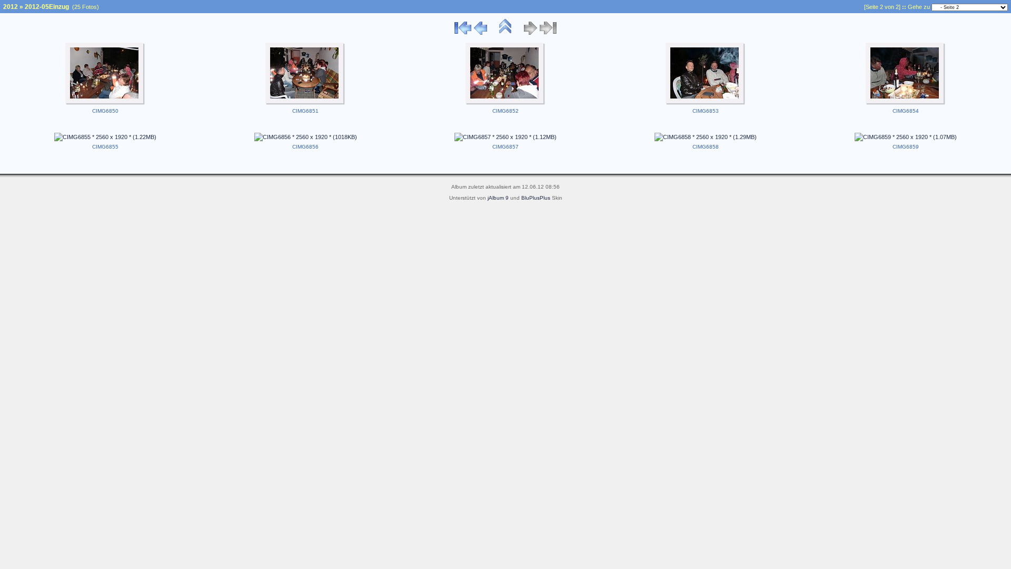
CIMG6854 (906, 111)
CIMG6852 (505, 111)
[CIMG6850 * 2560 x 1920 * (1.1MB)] (105, 103)
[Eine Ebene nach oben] (505, 33)
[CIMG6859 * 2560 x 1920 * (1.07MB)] (906, 137)
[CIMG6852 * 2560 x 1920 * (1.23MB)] (505, 103)
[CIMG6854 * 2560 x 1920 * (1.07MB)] (906, 103)
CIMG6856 (305, 147)
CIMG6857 (505, 147)
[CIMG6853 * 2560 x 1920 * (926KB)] (706, 103)
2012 (10, 7)
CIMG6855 (105, 147)
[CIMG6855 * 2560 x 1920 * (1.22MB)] (105, 137)
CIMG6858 (705, 147)
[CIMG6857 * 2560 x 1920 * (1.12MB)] (505, 137)
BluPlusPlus (535, 198)
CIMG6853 (705, 111)
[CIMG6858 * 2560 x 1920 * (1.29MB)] (706, 137)
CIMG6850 (105, 111)
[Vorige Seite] (480, 33)
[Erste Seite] (463, 33)
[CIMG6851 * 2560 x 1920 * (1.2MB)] (305, 103)
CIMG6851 (305, 111)
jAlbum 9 (498, 198)
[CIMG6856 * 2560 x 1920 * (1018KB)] (305, 137)
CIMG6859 (906, 147)
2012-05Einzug (47, 7)
